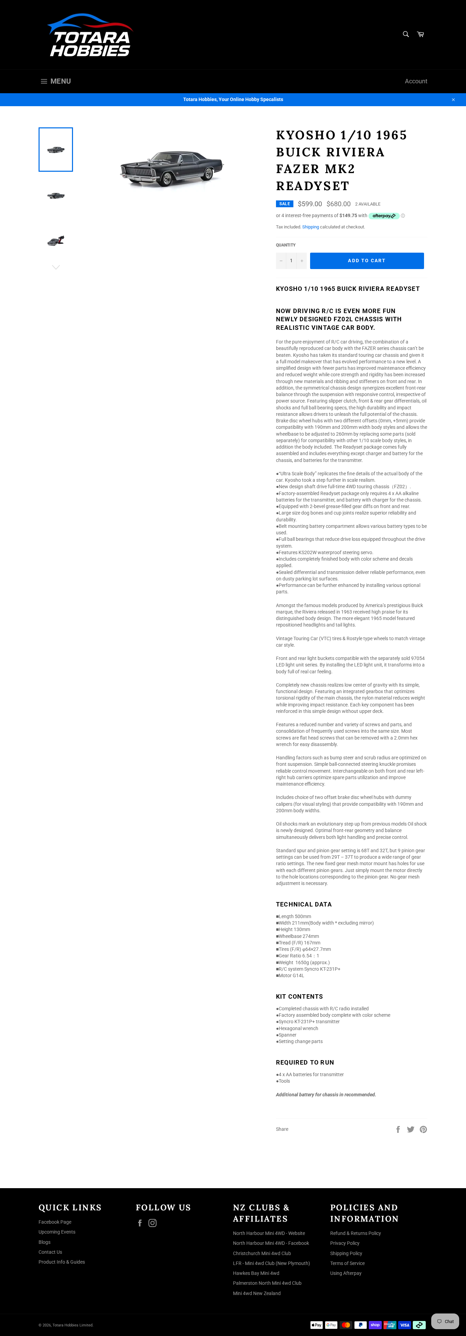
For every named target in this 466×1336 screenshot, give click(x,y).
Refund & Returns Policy (355, 1233)
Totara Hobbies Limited (72, 1325)
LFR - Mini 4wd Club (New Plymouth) (271, 1263)
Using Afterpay (346, 1273)
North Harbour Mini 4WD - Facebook (271, 1243)
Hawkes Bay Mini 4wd (256, 1273)
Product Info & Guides (62, 1262)
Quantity (285, 245)
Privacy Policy (345, 1243)
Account (416, 81)
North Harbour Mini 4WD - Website (269, 1233)
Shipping (310, 226)
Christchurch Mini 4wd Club (262, 1253)
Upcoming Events (57, 1232)
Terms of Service (347, 1263)
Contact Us (50, 1252)
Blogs (44, 1242)
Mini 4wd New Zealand (257, 1293)
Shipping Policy (346, 1253)
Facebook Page (55, 1222)
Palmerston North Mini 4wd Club (267, 1283)
